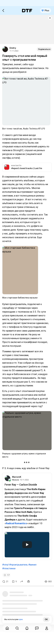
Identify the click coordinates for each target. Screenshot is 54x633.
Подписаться (44, 49)
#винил (32, 564)
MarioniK (16, 477)
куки (21, 619)
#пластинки (8, 568)
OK (46, 619)
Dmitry (13, 48)
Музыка (15, 480)
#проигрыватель (18, 564)
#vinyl (5, 564)
